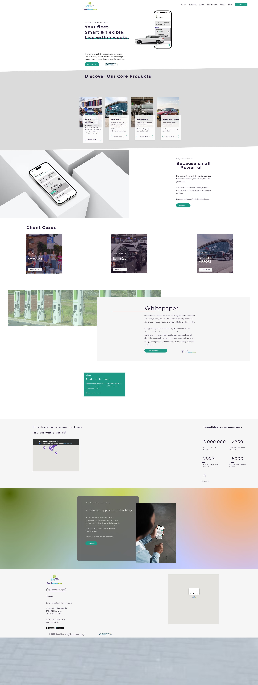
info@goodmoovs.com (62, 603)
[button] (241, 4)
